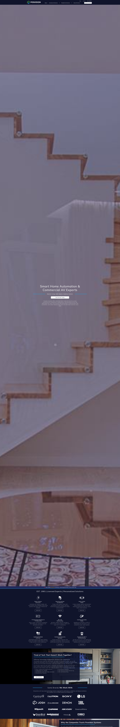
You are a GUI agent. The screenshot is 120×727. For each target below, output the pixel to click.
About (46, 2)
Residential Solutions (65, 2)
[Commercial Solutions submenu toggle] (59, 3)
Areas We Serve (77, 2)
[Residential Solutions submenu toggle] (72, 3)
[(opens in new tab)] (39, 696)
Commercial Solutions (53, 2)
